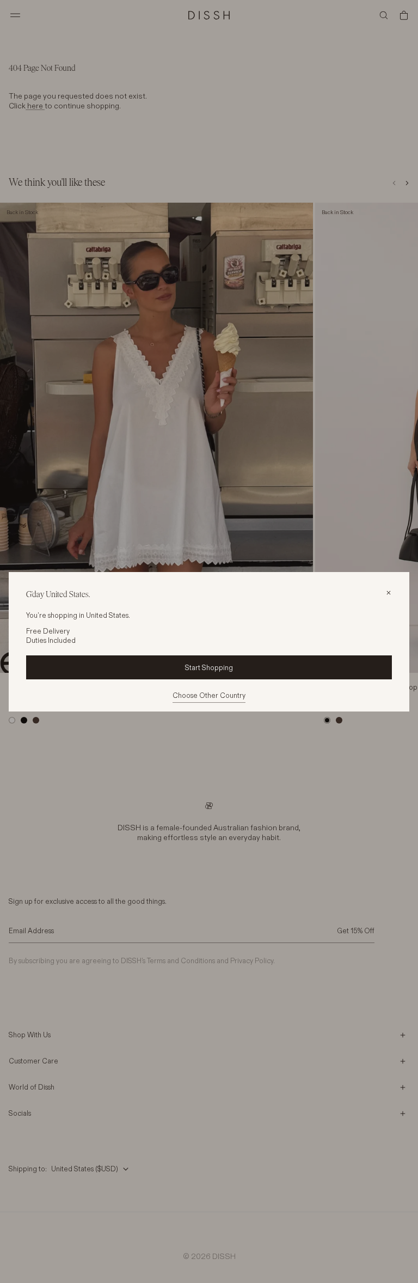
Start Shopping (209, 667)
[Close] (389, 593)
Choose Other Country (209, 695)
